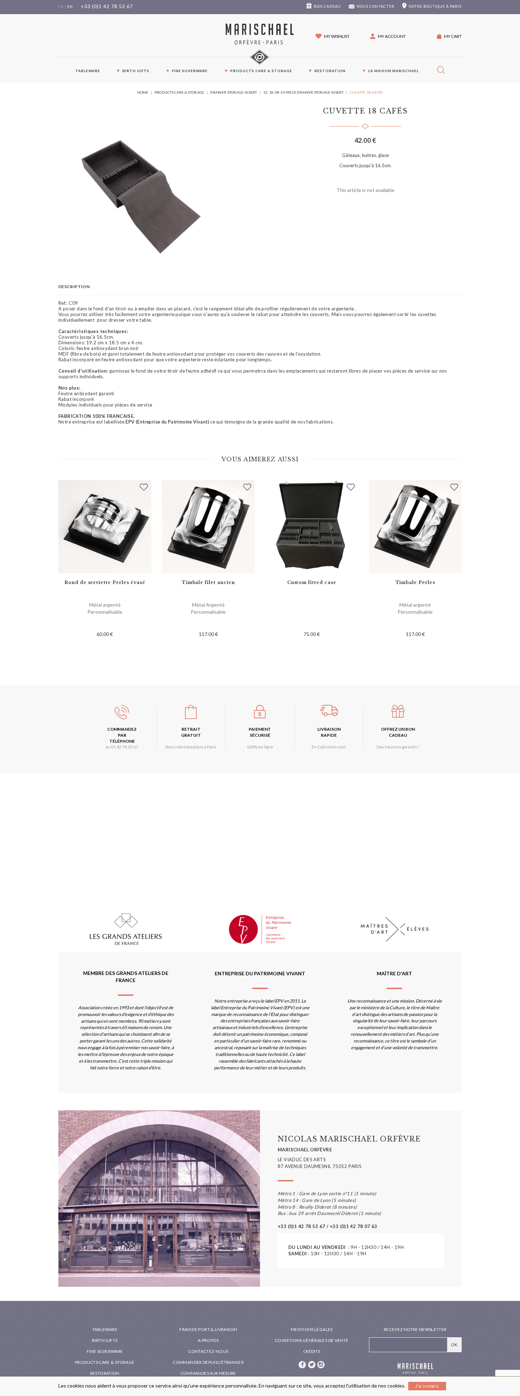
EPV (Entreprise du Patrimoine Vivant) (167, 422)
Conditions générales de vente (311, 1340)
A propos (208, 1340)
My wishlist (336, 36)
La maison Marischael (393, 71)
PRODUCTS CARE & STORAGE (261, 71)
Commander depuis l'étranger (208, 1362)
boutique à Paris (435, 6)
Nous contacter (375, 6)
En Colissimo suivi (329, 746)
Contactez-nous (208, 1351)
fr (61, 7)
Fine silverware (190, 71)
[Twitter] (312, 1364)
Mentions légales (312, 1329)
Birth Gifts (135, 71)
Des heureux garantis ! (398, 746)
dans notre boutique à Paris (190, 746)
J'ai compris (427, 1386)
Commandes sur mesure (208, 1373)
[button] (388, 36)
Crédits (311, 1351)
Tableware (87, 71)
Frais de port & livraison (208, 1329)
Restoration (330, 71)
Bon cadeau (327, 6)
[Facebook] (302, 1364)
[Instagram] (321, 1364)
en (70, 7)
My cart (453, 36)
